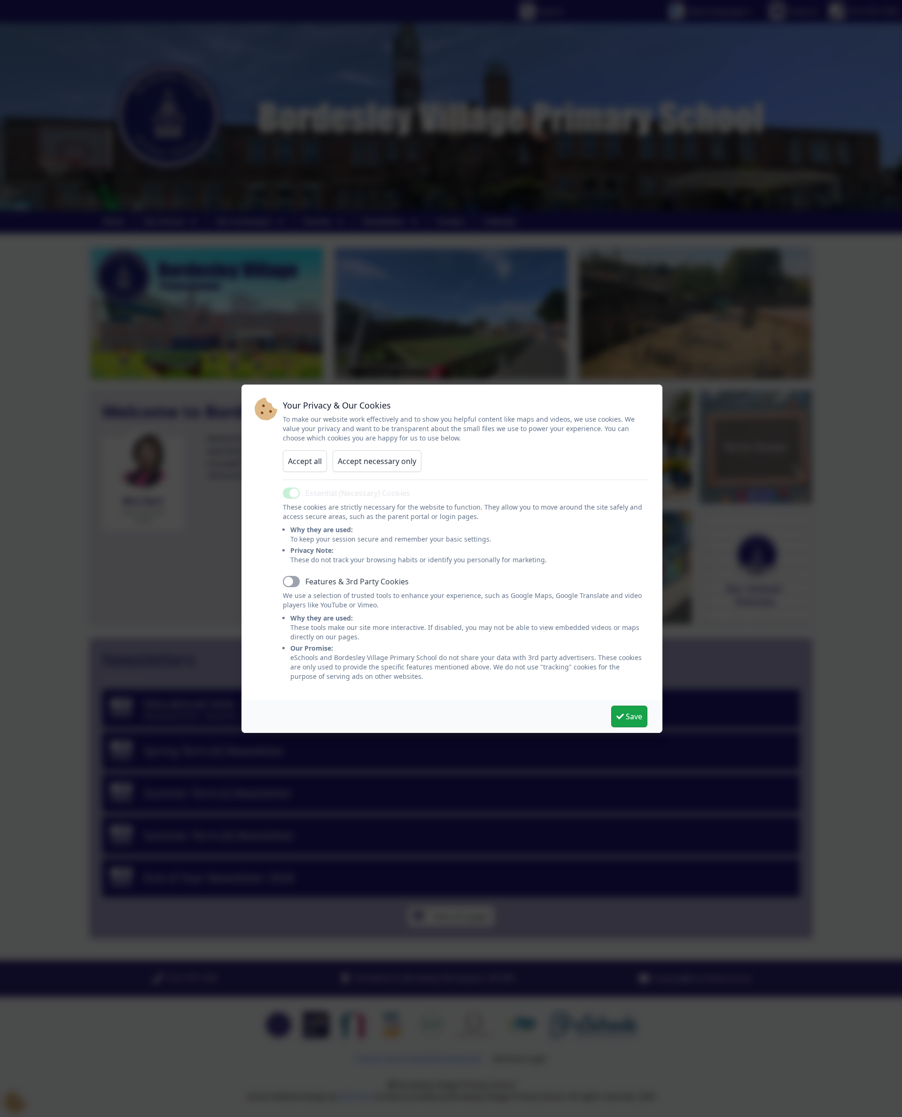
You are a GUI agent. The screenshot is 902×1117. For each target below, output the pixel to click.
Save (633, 716)
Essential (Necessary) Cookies (357, 493)
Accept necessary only (377, 461)
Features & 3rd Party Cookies (357, 581)
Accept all (305, 461)
